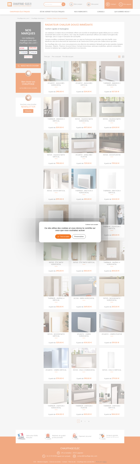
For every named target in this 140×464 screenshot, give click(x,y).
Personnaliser (79, 236)
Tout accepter (64, 236)
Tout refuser (82, 224)
